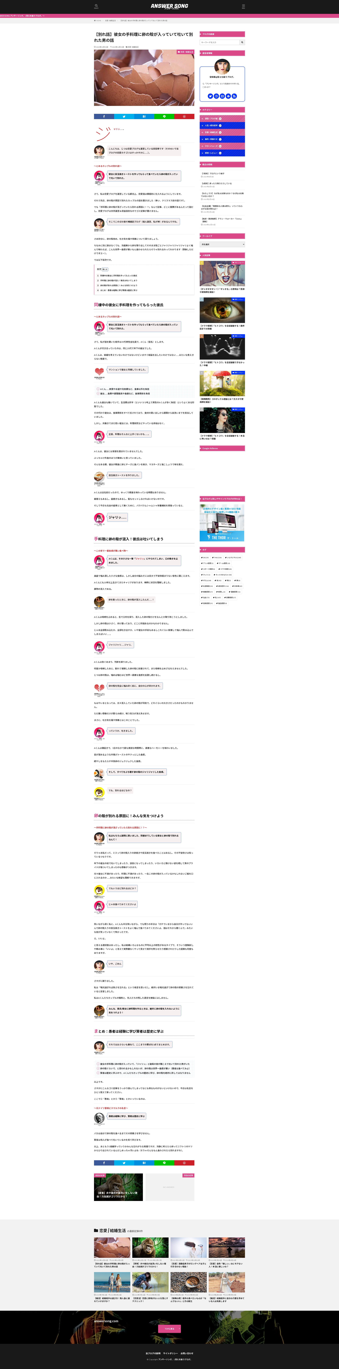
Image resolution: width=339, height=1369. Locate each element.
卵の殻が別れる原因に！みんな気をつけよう (117, 285)
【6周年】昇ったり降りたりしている (216, 183)
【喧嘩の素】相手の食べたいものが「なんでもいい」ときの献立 (188, 1300)
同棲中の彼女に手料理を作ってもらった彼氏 (117, 275)
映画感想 (208, 592)
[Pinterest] (184, 116)
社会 (206, 597)
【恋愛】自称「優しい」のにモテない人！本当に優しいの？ (225, 1265)
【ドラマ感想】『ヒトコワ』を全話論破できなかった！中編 (222, 364)
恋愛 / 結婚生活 (110, 21)
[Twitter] (124, 116)
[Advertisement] (222, 472)
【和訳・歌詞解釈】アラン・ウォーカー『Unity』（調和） (222, 220)
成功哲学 (223, 586)
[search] (242, 42)
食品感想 (222, 603)
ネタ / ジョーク (213, 146)
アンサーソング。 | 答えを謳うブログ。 (175, 1359)
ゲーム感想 (224, 563)
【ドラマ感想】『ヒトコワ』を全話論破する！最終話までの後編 (222, 327)
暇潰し (221, 592)
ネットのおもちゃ (224, 575)
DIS (206, 558)
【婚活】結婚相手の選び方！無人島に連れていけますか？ (112, 1300)
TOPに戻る (169, 1329)
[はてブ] (144, 116)
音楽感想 (208, 603)
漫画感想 (235, 592)
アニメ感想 (208, 563)
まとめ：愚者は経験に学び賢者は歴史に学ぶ (117, 290)
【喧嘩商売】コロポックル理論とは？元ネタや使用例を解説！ (221, 400)
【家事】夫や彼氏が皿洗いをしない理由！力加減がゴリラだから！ (149, 1265)
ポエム (207, 580)
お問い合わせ (187, 1353)
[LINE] (164, 116)
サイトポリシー (170, 1353)
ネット (206, 575)
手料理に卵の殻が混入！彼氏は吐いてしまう (117, 280)
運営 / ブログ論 (213, 118)
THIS (218, 558)
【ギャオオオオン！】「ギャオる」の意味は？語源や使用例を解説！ (222, 290)
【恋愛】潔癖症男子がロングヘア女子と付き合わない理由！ (188, 1265)
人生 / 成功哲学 (213, 125)
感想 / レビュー (213, 153)
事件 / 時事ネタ (213, 139)
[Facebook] (104, 116)
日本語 (238, 586)
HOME (98, 21)
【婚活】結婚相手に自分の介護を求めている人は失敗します (226, 1300)
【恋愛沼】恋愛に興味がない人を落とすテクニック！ (150, 1300)
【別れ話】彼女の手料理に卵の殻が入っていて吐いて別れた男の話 (143, 21)
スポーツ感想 (209, 569)
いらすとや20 (234, 558)
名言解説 (208, 586)
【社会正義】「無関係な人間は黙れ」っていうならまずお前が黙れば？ (222, 207)
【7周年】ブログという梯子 (212, 173)
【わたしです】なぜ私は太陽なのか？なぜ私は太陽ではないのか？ (222, 194)
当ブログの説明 (153, 1353)
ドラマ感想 (226, 569)
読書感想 (231, 597)
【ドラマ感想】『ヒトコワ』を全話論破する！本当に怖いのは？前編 (222, 437)
